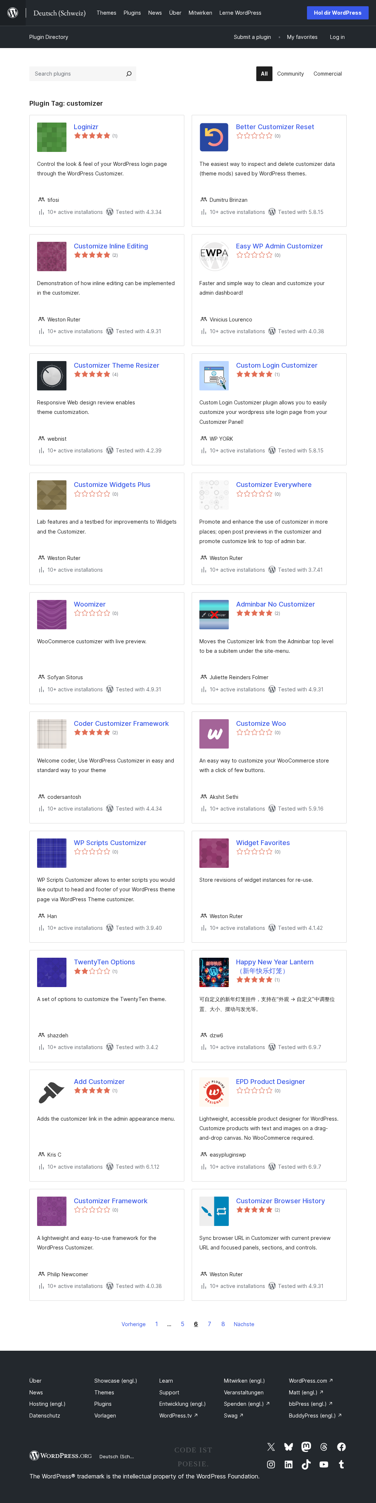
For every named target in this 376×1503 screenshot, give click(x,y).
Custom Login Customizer (277, 365)
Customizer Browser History (280, 1201)
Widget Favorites (263, 843)
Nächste (244, 1324)
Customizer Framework (111, 1201)
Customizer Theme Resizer (116, 365)
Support (169, 1392)
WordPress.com (311, 1381)
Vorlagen (105, 1415)
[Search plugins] (129, 73)
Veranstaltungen (244, 1392)
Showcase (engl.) (115, 1381)
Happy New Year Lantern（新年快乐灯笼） (275, 966)
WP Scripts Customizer (110, 843)
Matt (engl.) (306, 1392)
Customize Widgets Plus (112, 484)
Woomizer (90, 604)
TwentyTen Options (104, 962)
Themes (104, 1392)
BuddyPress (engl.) (315, 1415)
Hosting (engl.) (47, 1404)
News (36, 1392)
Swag (234, 1415)
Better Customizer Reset (275, 127)
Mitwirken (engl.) (244, 1381)
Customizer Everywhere (274, 484)
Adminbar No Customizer (275, 604)
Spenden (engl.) (247, 1404)
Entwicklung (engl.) (182, 1404)
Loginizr (86, 127)
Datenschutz (44, 1415)
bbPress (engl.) (311, 1404)
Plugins (103, 1404)
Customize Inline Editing (111, 246)
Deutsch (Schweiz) (121, 1456)
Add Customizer (99, 1081)
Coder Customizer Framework (121, 723)
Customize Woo (261, 723)
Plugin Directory (48, 37)
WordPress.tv (178, 1415)
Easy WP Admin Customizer (279, 246)
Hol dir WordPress (338, 13)
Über (35, 1381)
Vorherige (134, 1324)
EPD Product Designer (270, 1081)
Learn (166, 1381)
